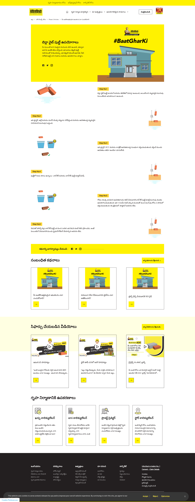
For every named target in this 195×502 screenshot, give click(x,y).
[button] (185, 496)
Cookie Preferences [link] (10, 500)
